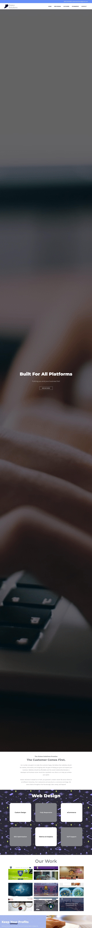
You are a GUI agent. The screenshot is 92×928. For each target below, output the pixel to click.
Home (49, 6)
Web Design (57, 6)
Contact (84, 6)
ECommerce (75, 6)
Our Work (66, 6)
